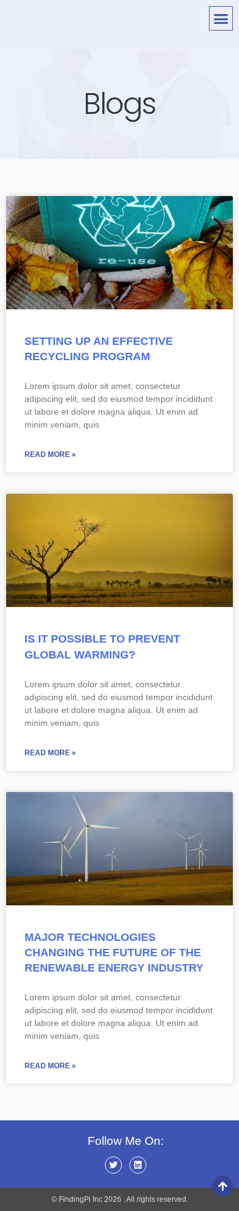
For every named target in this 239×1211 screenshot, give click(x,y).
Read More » (50, 454)
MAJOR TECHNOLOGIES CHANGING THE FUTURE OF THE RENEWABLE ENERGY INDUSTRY (114, 952)
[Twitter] (113, 1165)
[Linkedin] (137, 1165)
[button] (221, 18)
